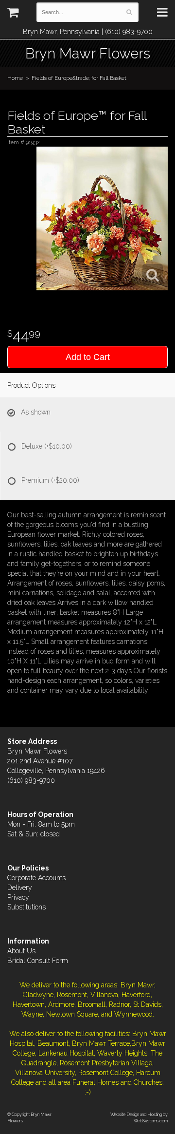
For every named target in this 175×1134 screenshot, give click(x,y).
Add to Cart (88, 357)
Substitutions (26, 907)
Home (15, 78)
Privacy (18, 897)
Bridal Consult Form (37, 960)
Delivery (19, 887)
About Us (21, 951)
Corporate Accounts (36, 878)
